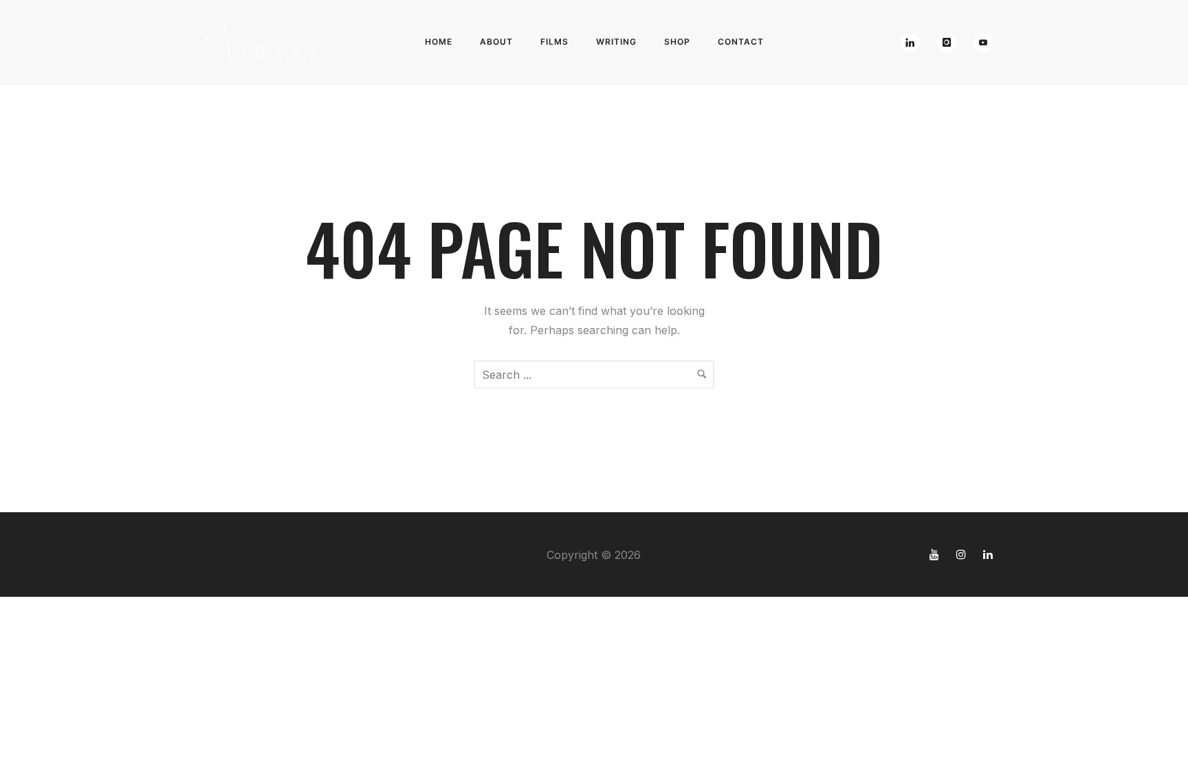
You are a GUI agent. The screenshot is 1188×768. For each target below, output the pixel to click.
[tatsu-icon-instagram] (964, 554)
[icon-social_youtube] (983, 42)
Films (554, 41)
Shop (677, 41)
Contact (741, 41)
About (496, 41)
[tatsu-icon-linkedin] (988, 554)
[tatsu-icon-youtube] (938, 554)
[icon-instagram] (950, 42)
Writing (616, 41)
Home (438, 41)
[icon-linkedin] (914, 42)
